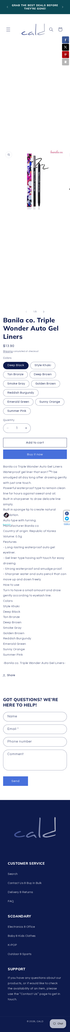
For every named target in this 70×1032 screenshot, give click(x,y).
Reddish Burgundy (20, 392)
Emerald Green (18, 401)
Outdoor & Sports (20, 954)
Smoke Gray (16, 383)
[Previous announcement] (7, 7)
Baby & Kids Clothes (22, 935)
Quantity (8, 420)
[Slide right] (43, 311)
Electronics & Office (21, 926)
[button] (8, 29)
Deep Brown (43, 374)
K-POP (12, 945)
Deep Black (15, 365)
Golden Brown (45, 383)
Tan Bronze (15, 374)
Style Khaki (43, 365)
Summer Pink (17, 410)
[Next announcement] (62, 7)
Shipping (8, 351)
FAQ (11, 901)
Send (15, 781)
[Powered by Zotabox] (65, 61)
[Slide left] (26, 311)
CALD (40, 1021)
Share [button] (11, 675)
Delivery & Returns (20, 892)
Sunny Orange (49, 401)
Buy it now (35, 454)
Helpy (67, 524)
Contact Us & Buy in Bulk (25, 883)
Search (13, 874)
